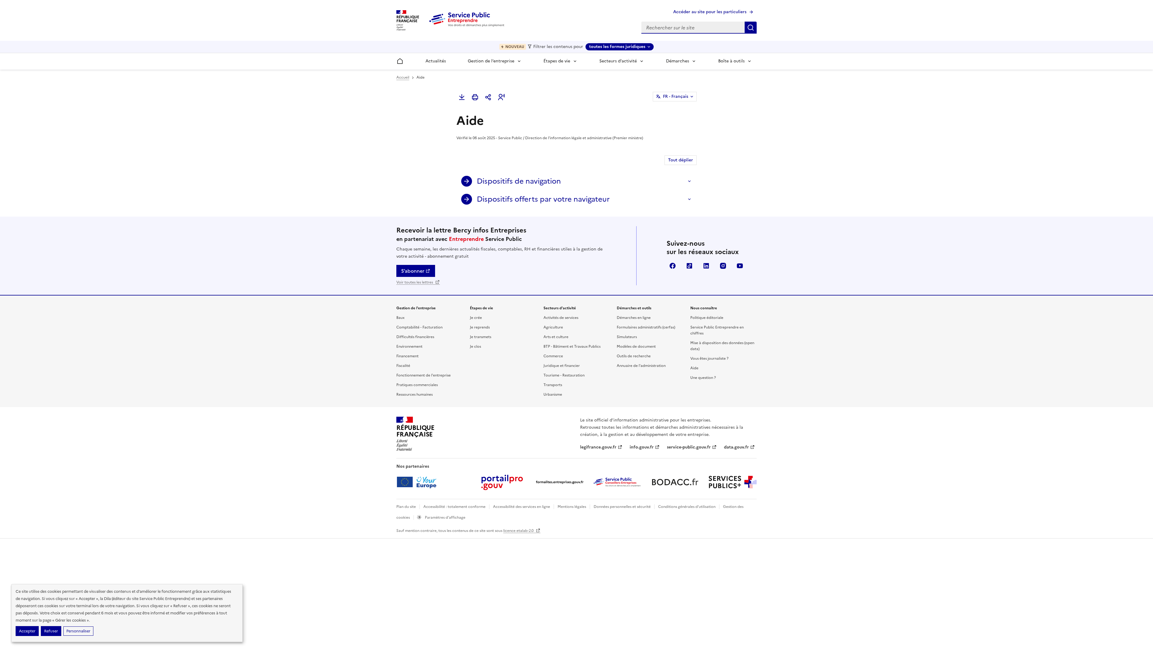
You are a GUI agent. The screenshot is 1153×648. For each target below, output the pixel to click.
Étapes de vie (556, 61)
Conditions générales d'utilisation (687, 506)
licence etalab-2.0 (518, 530)
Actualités (435, 61)
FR (675, 96)
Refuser (51, 631)
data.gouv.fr (736, 447)
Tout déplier (680, 160)
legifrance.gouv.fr (598, 447)
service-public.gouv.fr (689, 447)
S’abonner (412, 270)
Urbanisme (552, 394)
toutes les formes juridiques (617, 47)
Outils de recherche (634, 356)
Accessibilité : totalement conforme (454, 506)
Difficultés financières (415, 337)
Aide (694, 368)
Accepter (27, 631)
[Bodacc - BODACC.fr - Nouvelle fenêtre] (675, 482)
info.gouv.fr (642, 447)
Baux (400, 317)
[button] (501, 97)
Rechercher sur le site (751, 28)
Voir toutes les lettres (415, 282)
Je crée (476, 317)
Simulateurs (627, 337)
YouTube (740, 266)
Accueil (402, 77)
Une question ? (703, 377)
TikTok (689, 266)
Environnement (409, 346)
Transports (552, 385)
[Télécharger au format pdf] (461, 97)
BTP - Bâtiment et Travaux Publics (572, 346)
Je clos (475, 346)
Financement (407, 356)
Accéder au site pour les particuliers (709, 12)
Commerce (553, 356)
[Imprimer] (475, 97)
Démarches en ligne (634, 317)
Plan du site (406, 506)
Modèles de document (636, 346)
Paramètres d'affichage (444, 517)
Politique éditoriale (706, 317)
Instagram (723, 266)
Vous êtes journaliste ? (709, 358)
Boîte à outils (731, 61)
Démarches (677, 61)
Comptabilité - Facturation (419, 327)
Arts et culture (555, 337)
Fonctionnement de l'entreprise (423, 375)
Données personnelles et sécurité (622, 506)
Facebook (673, 266)
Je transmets (480, 337)
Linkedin (706, 266)
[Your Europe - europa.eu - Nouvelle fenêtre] (418, 482)
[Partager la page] (488, 97)
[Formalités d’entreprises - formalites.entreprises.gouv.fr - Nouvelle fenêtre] (560, 482)
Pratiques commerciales (417, 385)
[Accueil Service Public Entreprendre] (468, 25)
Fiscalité (403, 365)
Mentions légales (572, 506)
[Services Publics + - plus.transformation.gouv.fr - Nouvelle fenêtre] (733, 482)
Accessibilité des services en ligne (521, 506)
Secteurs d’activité (618, 61)
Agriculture (553, 327)
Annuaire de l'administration (641, 365)
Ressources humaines (414, 394)
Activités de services (560, 317)
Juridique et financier (561, 365)
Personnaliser (78, 631)
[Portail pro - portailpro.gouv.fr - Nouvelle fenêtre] (502, 482)
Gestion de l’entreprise (491, 61)
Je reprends (480, 327)
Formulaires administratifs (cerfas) (646, 327)
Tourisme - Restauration (564, 375)
